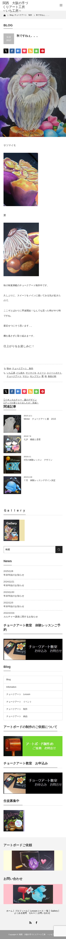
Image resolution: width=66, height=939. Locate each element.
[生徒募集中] (14, 830)
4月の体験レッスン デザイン (38, 460)
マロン (26, 376)
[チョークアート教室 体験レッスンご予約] (33, 659)
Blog (9, 368)
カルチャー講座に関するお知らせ (21, 616)
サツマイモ (31, 373)
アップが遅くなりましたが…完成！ (22, 403)
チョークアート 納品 (16, 716)
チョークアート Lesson (18, 694)
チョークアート (14, 376)
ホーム (9, 911)
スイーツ (41, 373)
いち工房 (11, 373)
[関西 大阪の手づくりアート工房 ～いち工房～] (16, 7)
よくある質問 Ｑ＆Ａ (24, 913)
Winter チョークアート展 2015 (41, 419)
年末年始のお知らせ (14, 575)
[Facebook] (36, 922)
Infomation (11, 687)
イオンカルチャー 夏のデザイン (21, 400)
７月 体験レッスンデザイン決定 (39, 480)
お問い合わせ (43, 913)
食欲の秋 (52, 376)
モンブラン (35, 376)
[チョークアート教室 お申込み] (33, 793)
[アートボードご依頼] (33, 870)
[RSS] (30, 922)
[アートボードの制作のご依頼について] (33, 755)
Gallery (54, 911)
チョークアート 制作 (22, 368)
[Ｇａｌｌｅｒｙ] (14, 540)
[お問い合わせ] (33, 903)
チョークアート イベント (19, 702)
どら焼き (20, 373)
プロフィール (21, 911)
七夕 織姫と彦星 (32, 439)
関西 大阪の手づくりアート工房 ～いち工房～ (38, 934)
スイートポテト (54, 373)
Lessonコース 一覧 (39, 911)
